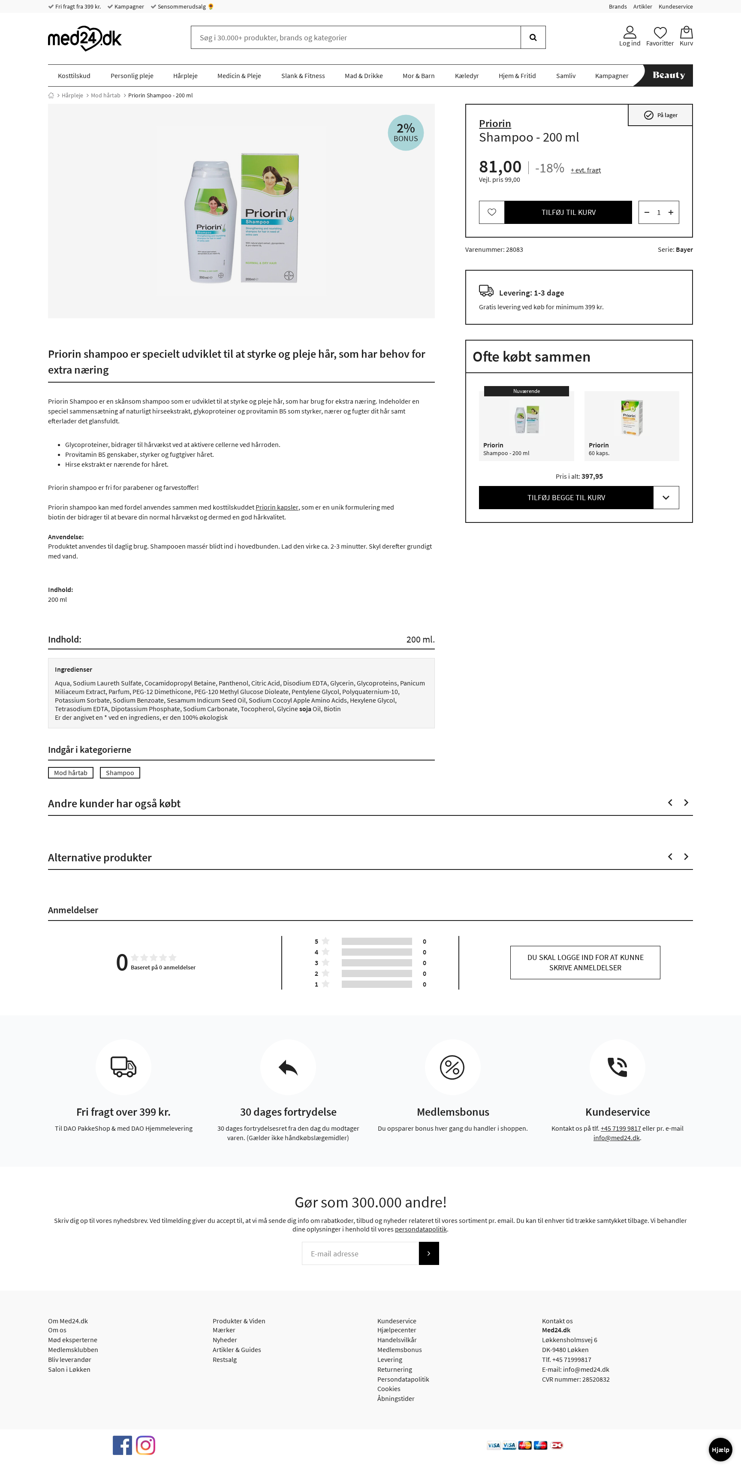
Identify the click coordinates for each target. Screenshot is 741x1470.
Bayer (684, 249)
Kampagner (128, 6)
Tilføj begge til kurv (566, 497)
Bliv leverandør (69, 1359)
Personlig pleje (132, 75)
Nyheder (225, 1339)
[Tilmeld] (429, 1253)
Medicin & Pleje (239, 75)
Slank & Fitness (303, 75)
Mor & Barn (419, 75)
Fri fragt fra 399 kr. (77, 6)
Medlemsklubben (73, 1349)
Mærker (224, 1329)
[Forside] (51, 95)
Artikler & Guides (237, 1349)
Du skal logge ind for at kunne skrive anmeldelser (585, 962)
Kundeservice (676, 6)
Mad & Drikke (364, 75)
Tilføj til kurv (569, 212)
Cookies (389, 1388)
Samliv (565, 75)
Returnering (394, 1369)
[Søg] (533, 37)
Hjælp (720, 1449)
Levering (389, 1359)
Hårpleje (185, 75)
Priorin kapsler (277, 507)
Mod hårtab (105, 95)
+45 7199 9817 (621, 1128)
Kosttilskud (74, 75)
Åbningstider (396, 1398)
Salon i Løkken (69, 1369)
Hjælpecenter (396, 1329)
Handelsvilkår (397, 1339)
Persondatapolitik (403, 1379)
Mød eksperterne (72, 1339)
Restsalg (225, 1359)
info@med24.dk (616, 1137)
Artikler (642, 6)
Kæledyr (467, 75)
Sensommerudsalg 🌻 (185, 6)
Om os (57, 1329)
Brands (618, 6)
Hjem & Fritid (517, 75)
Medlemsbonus (399, 1349)
